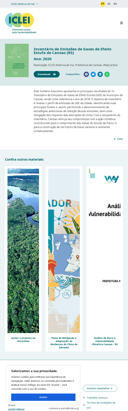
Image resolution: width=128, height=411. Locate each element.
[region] (43, 384)
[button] (86, 74)
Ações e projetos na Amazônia (23, 339)
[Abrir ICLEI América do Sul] (37, 4)
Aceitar (43, 397)
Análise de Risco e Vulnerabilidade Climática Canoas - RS (105, 341)
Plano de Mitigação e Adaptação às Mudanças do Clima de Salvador (64, 342)
